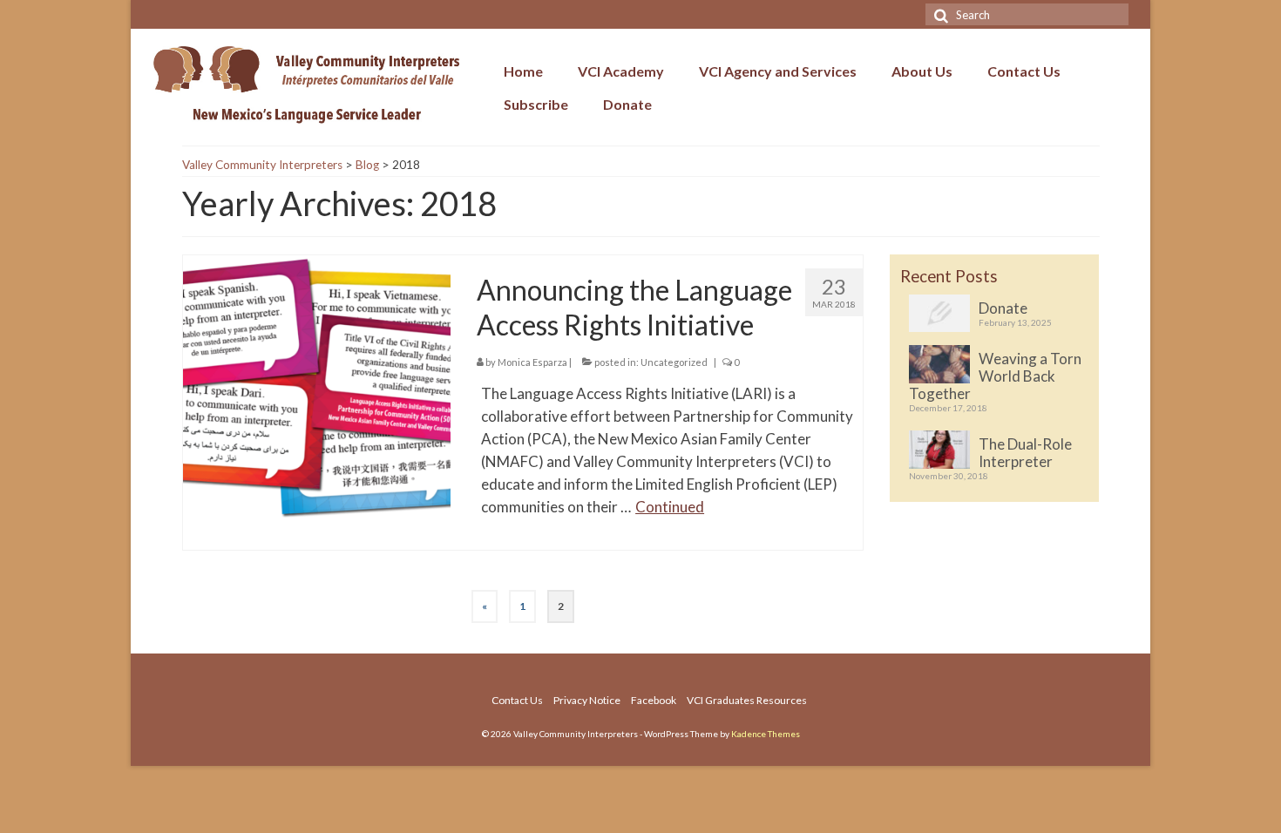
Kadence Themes (765, 733)
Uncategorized (674, 362)
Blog (367, 165)
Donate (1003, 308)
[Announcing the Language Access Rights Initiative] (317, 387)
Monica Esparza (532, 362)
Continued (669, 507)
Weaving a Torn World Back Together (995, 376)
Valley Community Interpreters (262, 165)
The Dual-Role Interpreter (1025, 453)
